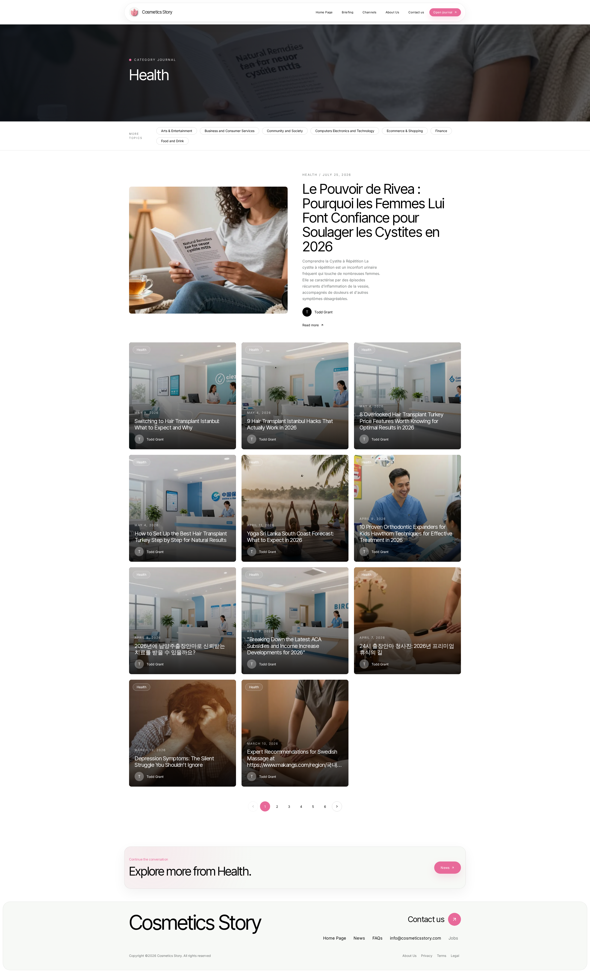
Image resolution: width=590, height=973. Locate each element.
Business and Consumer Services (229, 131)
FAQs (377, 938)
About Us (409, 956)
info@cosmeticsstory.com (415, 938)
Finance (441, 131)
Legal (455, 956)
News (445, 868)
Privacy (426, 956)
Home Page (334, 938)
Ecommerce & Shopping (405, 131)
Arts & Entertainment (176, 131)
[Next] (337, 806)
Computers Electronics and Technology (344, 131)
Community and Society (285, 131)
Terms (441, 956)
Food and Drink (172, 141)
